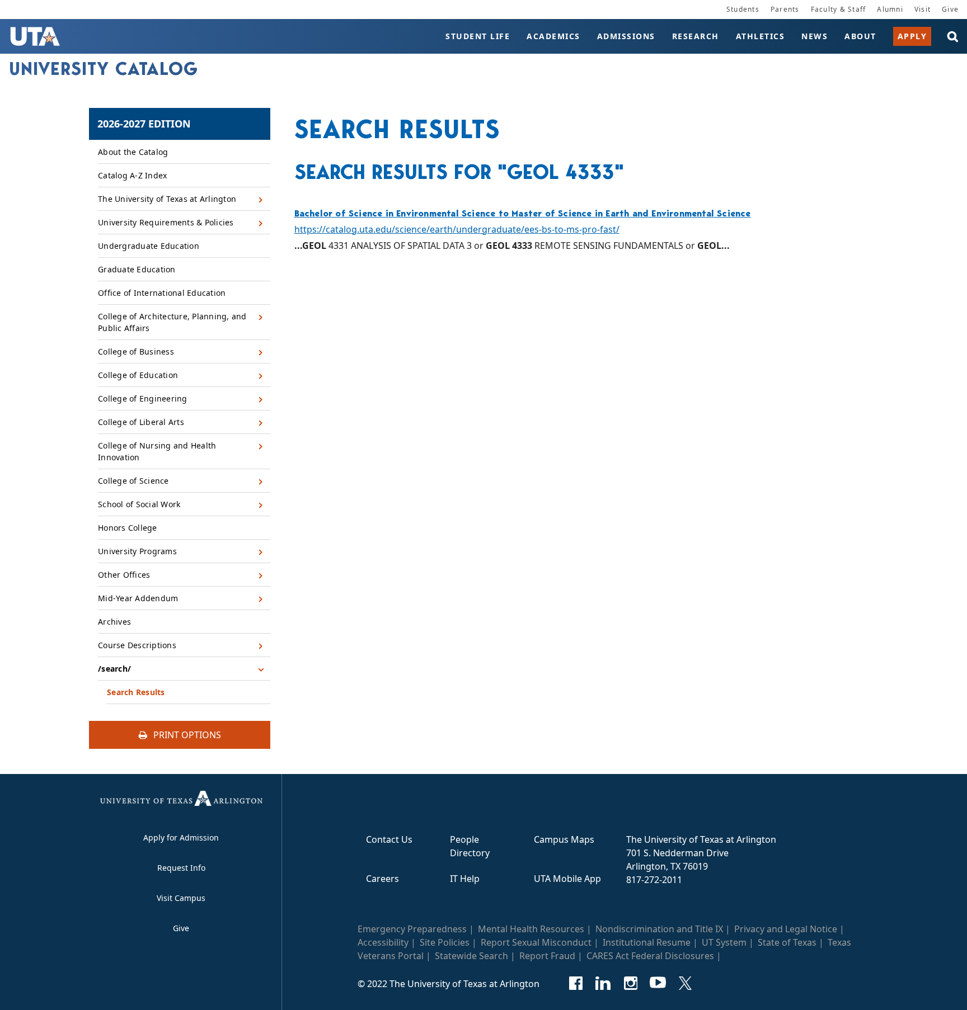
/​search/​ (114, 668)
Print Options (186, 735)
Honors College (127, 527)
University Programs (137, 551)
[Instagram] (630, 983)
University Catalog (103, 68)
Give (950, 9)
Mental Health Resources (531, 929)
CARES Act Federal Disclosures (650, 956)
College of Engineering (142, 398)
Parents (785, 9)
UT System (724, 942)
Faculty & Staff (838, 9)
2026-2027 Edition (144, 123)
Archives (114, 621)
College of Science (133, 480)
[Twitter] (685, 983)
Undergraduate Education (148, 245)
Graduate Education (137, 269)
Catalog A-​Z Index (132, 175)
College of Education (138, 375)
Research (695, 36)
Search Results (136, 692)
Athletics (760, 36)
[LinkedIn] (603, 983)
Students (742, 9)
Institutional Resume (647, 942)
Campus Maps (564, 839)
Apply (912, 36)
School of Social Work (139, 504)
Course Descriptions (137, 645)
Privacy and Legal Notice (785, 929)
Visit (922, 9)
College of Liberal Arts (141, 422)
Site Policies (445, 942)
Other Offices (124, 574)
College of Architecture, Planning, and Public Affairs (172, 322)
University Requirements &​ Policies (166, 222)
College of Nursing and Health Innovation (157, 451)
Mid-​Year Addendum (138, 598)
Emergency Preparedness (412, 929)
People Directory (470, 846)
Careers (382, 878)
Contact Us (389, 839)
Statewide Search (471, 956)
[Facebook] (575, 983)
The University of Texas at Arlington (167, 198)
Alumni (890, 9)
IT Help (465, 878)
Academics (553, 36)
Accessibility (383, 942)
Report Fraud (547, 956)
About (860, 36)
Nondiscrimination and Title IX (659, 929)
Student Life (477, 36)
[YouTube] (658, 983)
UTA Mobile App (567, 878)
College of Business (136, 351)
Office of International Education (162, 292)
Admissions (626, 36)
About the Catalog (133, 152)
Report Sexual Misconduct (536, 942)
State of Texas (787, 942)
